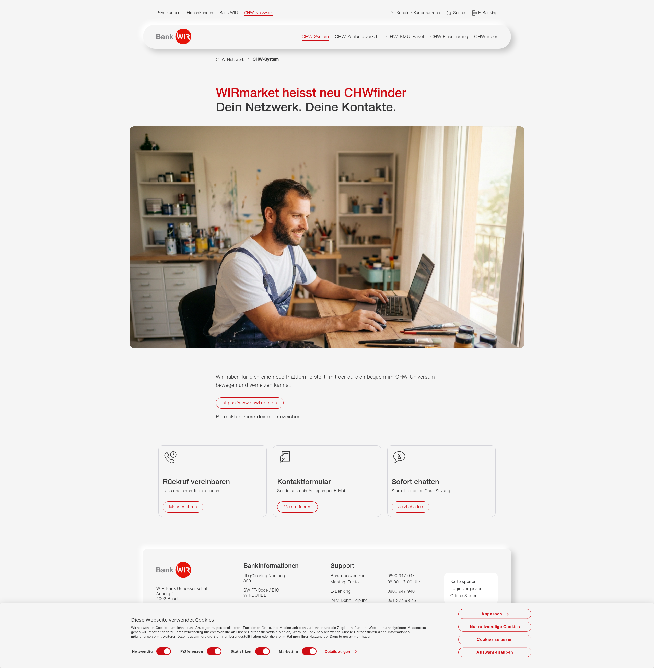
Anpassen (491, 614)
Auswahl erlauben (494, 652)
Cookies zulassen (495, 639)
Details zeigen (337, 651)
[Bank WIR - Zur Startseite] (173, 36)
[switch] (209, 649)
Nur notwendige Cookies (495, 627)
